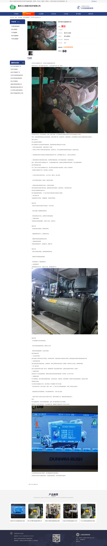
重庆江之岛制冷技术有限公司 (20, 538)
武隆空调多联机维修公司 (16, 84)
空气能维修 (14, 32)
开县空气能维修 (14, 69)
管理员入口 (30, 540)
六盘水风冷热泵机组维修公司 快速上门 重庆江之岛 (56, 520)
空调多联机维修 (15, 26)
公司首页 (16, 13)
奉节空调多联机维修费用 (16, 78)
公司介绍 (53, 13)
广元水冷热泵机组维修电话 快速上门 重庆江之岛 (74, 520)
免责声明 (26, 540)
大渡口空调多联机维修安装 (17, 75)
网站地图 (36, 540)
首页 (16, 17)
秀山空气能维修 (14, 81)
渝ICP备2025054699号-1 (29, 536)
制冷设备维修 (26, 17)
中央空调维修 (14, 38)
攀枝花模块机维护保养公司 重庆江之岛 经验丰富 (17, 87)
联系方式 (91, 13)
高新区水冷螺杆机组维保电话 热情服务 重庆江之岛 (91, 520)
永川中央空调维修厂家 (16, 66)
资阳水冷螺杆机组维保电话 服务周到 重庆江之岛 (39, 520)
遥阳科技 (22, 540)
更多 (23, 62)
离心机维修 (14, 29)
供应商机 (28, 13)
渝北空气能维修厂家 (15, 72)
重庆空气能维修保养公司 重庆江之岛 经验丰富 (17, 93)
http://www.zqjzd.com (33, 484)
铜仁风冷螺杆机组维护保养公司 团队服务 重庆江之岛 (22, 520)
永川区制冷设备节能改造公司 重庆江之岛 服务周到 (17, 90)
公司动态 (66, 13)
